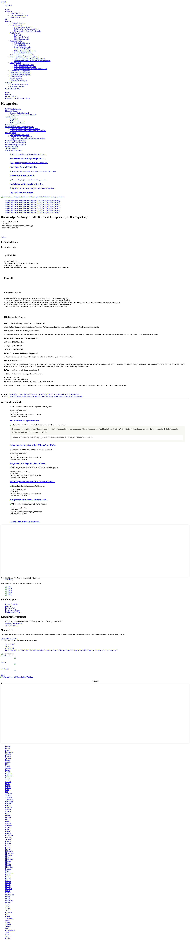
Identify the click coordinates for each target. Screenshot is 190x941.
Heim (7, 9)
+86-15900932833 (11, 625)
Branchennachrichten (17, 86)
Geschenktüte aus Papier (18, 81)
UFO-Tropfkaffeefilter (17, 23)
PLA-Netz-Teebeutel (21, 37)
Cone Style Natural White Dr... (23, 167)
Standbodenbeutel (16, 77)
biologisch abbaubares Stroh (24, 65)
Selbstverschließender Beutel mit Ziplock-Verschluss (32, 61)
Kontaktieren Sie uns (12, 88)
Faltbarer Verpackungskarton (20, 71)
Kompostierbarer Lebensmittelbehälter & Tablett (31, 69)
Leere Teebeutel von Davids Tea (16, 650)
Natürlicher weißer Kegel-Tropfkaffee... (27, 158)
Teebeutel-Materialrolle (37, 650)
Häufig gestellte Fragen (18, 17)
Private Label (10, 608)
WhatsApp (4, 669)
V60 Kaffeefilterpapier (22, 43)
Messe (7, 19)
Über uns (8, 11)
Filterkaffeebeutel (16, 25)
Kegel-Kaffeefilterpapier (22, 47)
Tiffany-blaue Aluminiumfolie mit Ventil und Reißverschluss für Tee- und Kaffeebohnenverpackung (44, 394)
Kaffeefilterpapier (16, 41)
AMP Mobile (9, 648)
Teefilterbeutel (15, 33)
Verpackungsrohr (16, 79)
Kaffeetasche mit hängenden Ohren (26, 29)
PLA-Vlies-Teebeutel (21, 39)
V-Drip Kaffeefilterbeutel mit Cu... (25, 522)
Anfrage (4, 237)
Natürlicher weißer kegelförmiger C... (26, 184)
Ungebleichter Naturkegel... (22, 192)
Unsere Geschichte (16, 13)
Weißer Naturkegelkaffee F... (22, 175)
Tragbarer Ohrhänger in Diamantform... (28, 463)
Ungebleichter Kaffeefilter (23, 53)
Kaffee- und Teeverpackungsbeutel (22, 55)
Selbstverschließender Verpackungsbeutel (24, 57)
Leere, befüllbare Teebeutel (55, 650)
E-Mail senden (6, 656)
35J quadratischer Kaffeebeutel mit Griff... (29, 500)
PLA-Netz (69, 650)
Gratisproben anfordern (9, 638)
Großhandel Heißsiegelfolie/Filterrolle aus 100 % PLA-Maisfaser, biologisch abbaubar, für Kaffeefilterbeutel (45, 396)
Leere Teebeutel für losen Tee (84, 650)
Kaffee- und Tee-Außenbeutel (20, 73)
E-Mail (3, 662)
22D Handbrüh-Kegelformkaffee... (25, 420)
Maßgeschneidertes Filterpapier (25, 51)
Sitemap (8, 646)
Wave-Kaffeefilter (20, 45)
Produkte (8, 21)
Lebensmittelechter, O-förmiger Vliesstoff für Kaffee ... (34, 445)
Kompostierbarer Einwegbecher (25, 67)
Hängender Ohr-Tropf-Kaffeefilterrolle (27, 31)
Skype (3, 675)
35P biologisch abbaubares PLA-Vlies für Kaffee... (32, 481)
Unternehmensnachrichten (19, 15)
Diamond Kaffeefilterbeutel (23, 27)
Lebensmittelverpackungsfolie (20, 75)
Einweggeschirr (15, 63)
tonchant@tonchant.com (13, 623)
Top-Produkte (10, 644)
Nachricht (8, 82)
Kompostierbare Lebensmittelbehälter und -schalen (27, 139)
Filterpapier (18, 35)
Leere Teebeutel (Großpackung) (106, 650)
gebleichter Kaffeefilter (22, 49)
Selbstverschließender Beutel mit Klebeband (29, 59)
